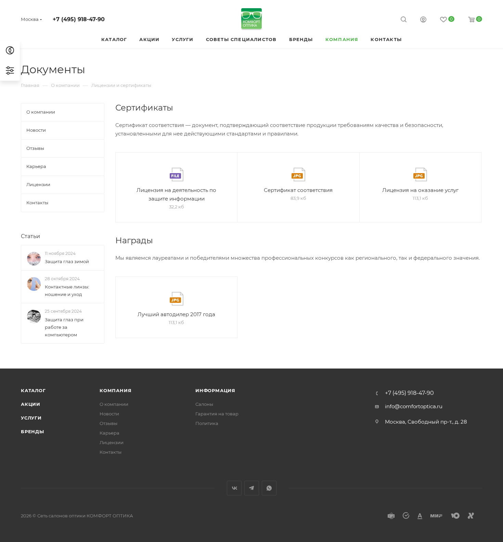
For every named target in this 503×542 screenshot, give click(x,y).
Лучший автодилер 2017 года (176, 314)
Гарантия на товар (216, 413)
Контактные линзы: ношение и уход (67, 290)
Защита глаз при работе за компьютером (64, 327)
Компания (115, 390)
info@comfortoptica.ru (413, 406)
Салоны (204, 404)
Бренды (32, 431)
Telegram (251, 488)
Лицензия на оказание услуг (420, 190)
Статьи (30, 236)
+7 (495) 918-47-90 (79, 19)
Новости (109, 413)
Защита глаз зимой (67, 261)
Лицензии (112, 442)
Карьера (109, 433)
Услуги (31, 418)
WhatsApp (269, 488)
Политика (206, 423)
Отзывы (108, 423)
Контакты (110, 452)
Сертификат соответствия (298, 190)
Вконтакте (234, 488)
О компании (114, 404)
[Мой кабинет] (423, 20)
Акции (30, 404)
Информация (215, 390)
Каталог (33, 390)
